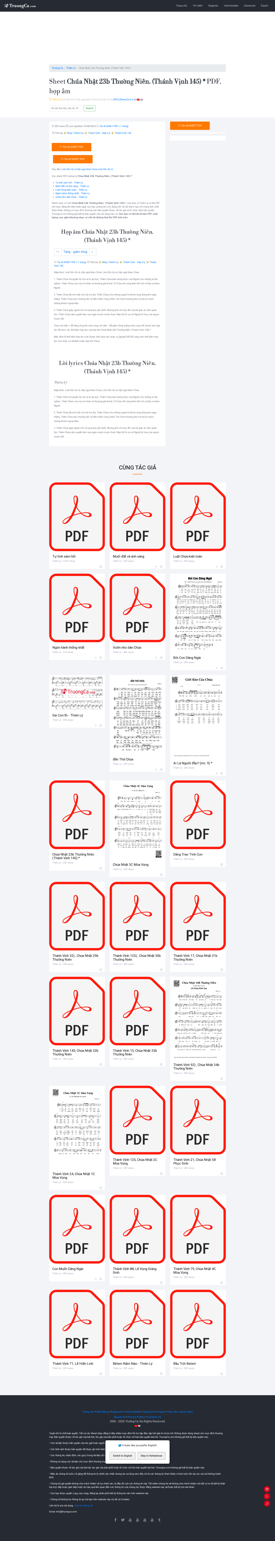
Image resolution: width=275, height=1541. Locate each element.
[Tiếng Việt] (138, 99)
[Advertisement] (137, 40)
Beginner (213, 5)
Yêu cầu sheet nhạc (180, 1411)
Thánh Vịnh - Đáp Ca (99, 133)
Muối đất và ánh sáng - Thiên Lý (72, 186)
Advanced (249, 5)
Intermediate (231, 5)
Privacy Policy (136, 1417)
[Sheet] (123, 99)
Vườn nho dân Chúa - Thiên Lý (71, 197)
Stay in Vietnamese (151, 1455)
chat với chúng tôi (83, 1505)
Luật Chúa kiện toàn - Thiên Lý (71, 189)
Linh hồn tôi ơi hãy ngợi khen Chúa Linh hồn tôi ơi (87, 169)
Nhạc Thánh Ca (75, 133)
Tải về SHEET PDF (72, 147)
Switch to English (122, 1455)
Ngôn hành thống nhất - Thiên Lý (73, 193)
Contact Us (154, 1417)
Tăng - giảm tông (75, 252)
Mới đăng (103, 1411)
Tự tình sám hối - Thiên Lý (69, 182)
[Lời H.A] (131, 99)
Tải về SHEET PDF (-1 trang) (113, 126)
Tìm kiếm (198, 5)
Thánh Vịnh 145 (123, 133)
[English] (141, 99)
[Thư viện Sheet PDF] (20, 5)
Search (89, 108)
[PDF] (116, 99)
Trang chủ (181, 5)
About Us (119, 1417)
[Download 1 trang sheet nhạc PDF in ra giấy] (267, 1489)
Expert (264, 5)
